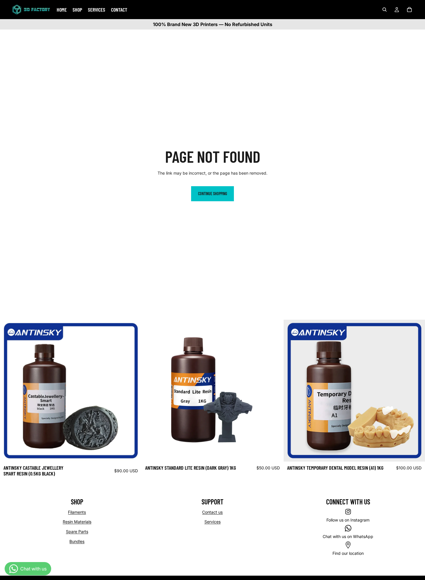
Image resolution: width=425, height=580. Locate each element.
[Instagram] (348, 511)
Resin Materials (77, 521)
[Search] (384, 9)
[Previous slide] (8, 390)
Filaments (77, 512)
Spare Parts (77, 531)
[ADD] (133, 452)
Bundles (76, 541)
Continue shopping (212, 193)
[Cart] (409, 9)
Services (212, 521)
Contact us (212, 512)
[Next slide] (132, 390)
